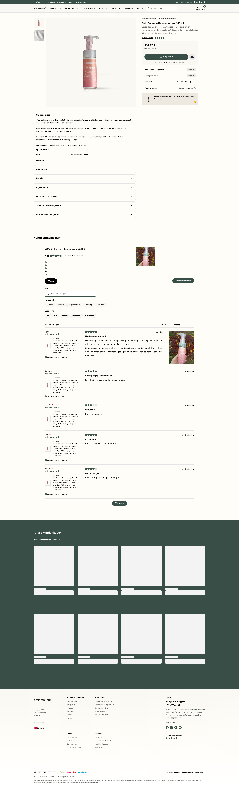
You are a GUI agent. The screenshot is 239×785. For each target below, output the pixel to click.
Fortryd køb (99, 747)
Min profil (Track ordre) (103, 741)
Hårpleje (70, 711)
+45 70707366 (173, 705)
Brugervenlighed (74, 305)
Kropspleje (70, 708)
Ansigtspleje (71, 705)
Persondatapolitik (173, 772)
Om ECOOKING (72, 737)
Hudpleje (50, 305)
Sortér (165, 325)
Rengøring (88, 305)
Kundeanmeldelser (101, 708)
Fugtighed (100, 305)
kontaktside (197, 709)
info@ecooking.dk (175, 701)
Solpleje (69, 715)
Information (100, 697)
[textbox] (70, 294)
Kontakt (98, 734)
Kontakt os (98, 737)
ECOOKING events (101, 711)
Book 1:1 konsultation (102, 715)
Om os (69, 734)
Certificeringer (72, 744)
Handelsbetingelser (102, 744)
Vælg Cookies (200, 772)
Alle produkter (72, 701)
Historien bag (71, 741)
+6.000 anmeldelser (184, 2)
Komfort (61, 305)
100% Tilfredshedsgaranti (57, 2)
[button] (153, 38)
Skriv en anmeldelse (185, 281)
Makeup (69, 718)
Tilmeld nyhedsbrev (74, 747)
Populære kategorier (75, 697)
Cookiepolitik (187, 772)
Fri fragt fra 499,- (40, 2)
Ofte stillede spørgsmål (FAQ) (105, 705)
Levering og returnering (103, 701)
